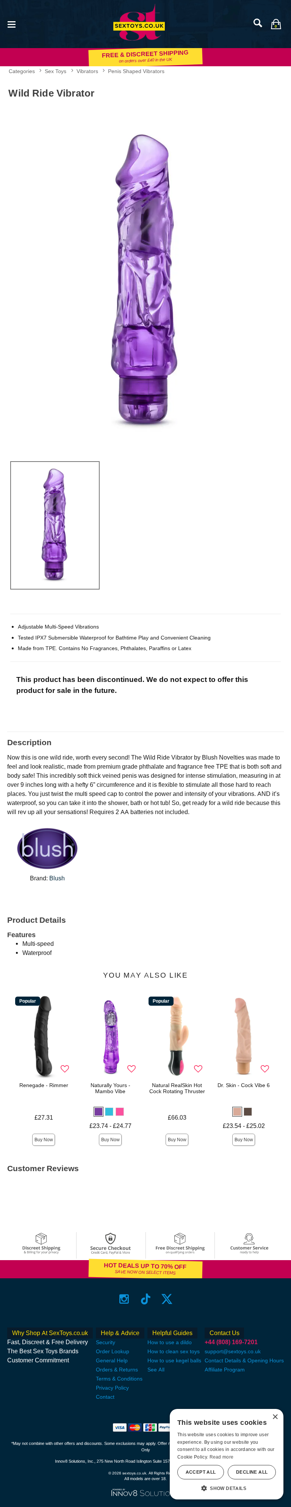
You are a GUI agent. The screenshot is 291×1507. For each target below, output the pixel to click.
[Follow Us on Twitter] (166, 1298)
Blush (57, 878)
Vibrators (87, 71)
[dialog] (226, 1454)
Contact (105, 1396)
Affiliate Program (225, 1369)
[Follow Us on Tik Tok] (145, 1298)
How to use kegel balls (174, 1360)
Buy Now (43, 1139)
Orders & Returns (117, 1369)
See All (155, 1369)
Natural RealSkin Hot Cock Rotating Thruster (177, 1088)
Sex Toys (55, 71)
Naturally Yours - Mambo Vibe (110, 1088)
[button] (11, 23)
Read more (222, 1457)
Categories (22, 71)
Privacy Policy (112, 1387)
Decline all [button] (252, 1472)
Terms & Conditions (119, 1378)
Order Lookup (112, 1351)
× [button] (275, 1417)
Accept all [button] (201, 1472)
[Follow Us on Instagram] (124, 1298)
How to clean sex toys (173, 1351)
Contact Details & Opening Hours (244, 1360)
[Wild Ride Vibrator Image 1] (145, 278)
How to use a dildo (169, 1342)
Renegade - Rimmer (43, 1085)
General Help (112, 1360)
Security (105, 1342)
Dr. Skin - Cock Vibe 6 (243, 1085)
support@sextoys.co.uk (233, 1351)
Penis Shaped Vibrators (136, 71)
